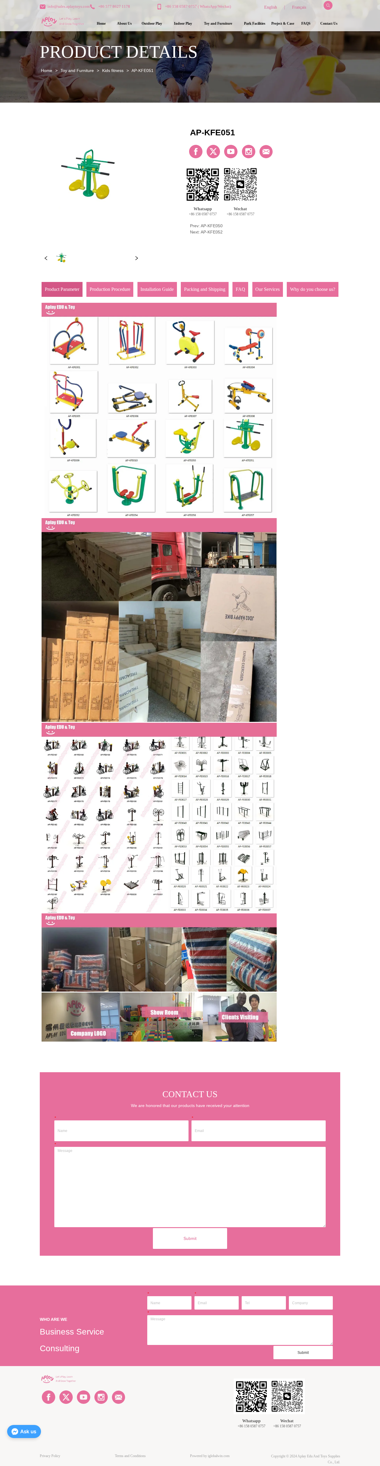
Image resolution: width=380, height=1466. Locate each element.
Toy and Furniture (77, 70)
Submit (190, 1238)
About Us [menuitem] (124, 23)
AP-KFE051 (142, 70)
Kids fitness (113, 70)
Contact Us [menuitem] (329, 23)
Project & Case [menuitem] (282, 23)
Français (299, 7)
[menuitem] (152, 23)
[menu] (215, 23)
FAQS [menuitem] (306, 23)
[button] (152, 23)
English (270, 7)
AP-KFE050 (212, 225)
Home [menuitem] (101, 23)
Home (46, 70)
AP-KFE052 (212, 232)
